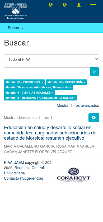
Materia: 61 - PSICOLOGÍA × (24, 82)
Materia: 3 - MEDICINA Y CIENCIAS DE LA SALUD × (40, 98)
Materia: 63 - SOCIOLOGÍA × (66, 82)
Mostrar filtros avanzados (78, 105)
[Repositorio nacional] (75, 173)
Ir (94, 71)
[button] (50, 4)
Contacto (11, 178)
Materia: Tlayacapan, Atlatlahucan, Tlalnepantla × (38, 87)
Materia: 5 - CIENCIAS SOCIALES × (29, 92)
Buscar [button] (14, 27)
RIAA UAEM (14, 162)
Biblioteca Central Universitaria (24, 170)
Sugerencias (32, 178)
